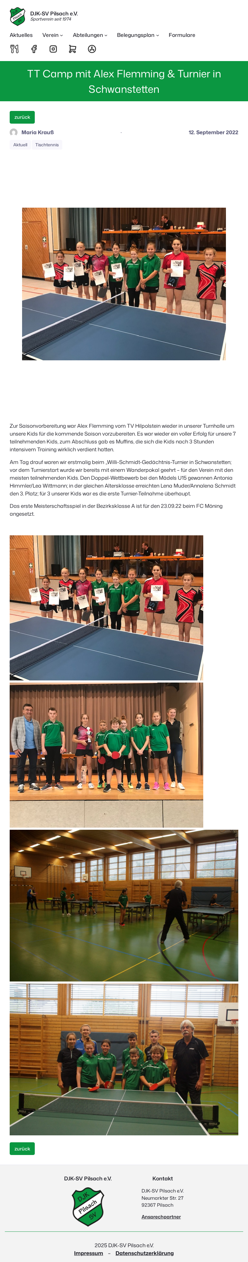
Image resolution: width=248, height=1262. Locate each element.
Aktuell (20, 145)
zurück (22, 117)
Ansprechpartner (161, 1216)
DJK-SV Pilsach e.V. (54, 13)
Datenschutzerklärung (145, 1253)
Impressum (88, 1253)
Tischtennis (47, 145)
